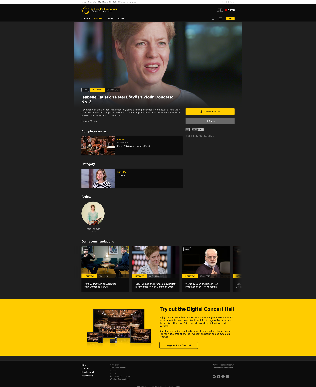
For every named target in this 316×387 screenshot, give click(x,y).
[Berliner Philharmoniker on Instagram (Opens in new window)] (227, 376)
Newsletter (114, 365)
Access (121, 18)
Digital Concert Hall (104, 2)
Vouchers (113, 373)
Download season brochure (224, 365)
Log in (230, 19)
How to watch (88, 372)
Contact (85, 368)
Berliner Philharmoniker (88, 2)
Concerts (85, 18)
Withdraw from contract (119, 379)
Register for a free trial (179, 345)
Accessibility (87, 375)
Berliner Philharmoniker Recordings (124, 2)
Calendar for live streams (223, 368)
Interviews (99, 18)
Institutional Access (118, 368)
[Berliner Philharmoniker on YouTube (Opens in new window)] (214, 376)
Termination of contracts (120, 376)
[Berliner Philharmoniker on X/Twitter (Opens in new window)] (223, 376)
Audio (111, 18)
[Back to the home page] (99, 10)
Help (223, 2)
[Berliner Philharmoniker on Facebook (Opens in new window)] (218, 376)
